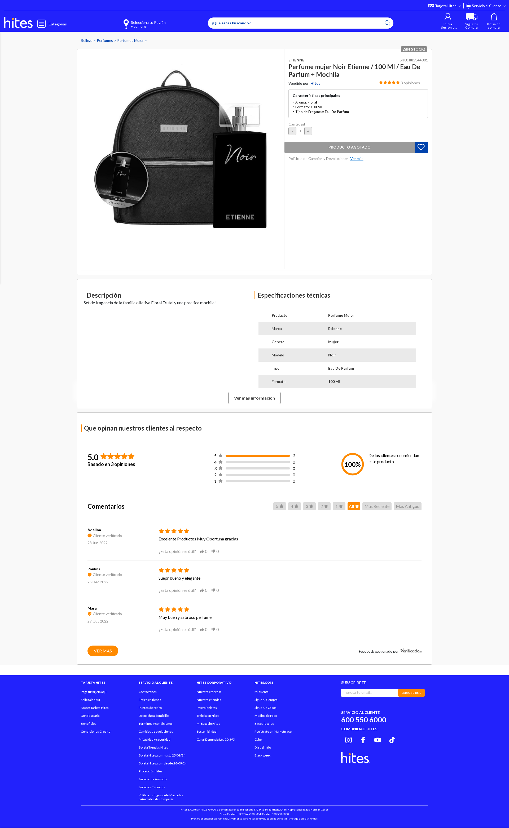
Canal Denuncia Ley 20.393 (216, 739)
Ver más (103, 650)
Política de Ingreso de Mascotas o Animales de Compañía (161, 797)
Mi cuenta (261, 692)
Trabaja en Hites (208, 716)
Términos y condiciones (156, 724)
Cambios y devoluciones (156, 731)
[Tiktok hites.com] (392, 739)
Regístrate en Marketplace (273, 731)
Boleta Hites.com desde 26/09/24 (163, 763)
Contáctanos (148, 692)
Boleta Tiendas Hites (153, 747)
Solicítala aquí (90, 700)
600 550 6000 (363, 719)
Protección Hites (151, 771)
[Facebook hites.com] (363, 739)
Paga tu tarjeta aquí (94, 692)
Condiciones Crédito (95, 731)
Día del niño (262, 747)
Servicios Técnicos (152, 787)
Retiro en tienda (150, 700)
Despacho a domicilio (154, 716)
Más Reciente (377, 506)
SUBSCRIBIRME (411, 692)
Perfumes (105, 40)
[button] (448, 21)
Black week (262, 755)
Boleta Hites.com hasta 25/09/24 (162, 755)
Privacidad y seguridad (154, 739)
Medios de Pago (265, 716)
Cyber (258, 739)
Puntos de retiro (150, 708)
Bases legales (264, 724)
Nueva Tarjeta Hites (95, 708)
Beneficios (88, 724)
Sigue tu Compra (266, 700)
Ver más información (254, 397)
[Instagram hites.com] (348, 739)
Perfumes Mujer (130, 40)
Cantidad (296, 124)
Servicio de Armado (152, 779)
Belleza (87, 40)
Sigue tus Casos (265, 708)
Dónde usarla (90, 716)
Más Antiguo (407, 506)
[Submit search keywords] (387, 22)
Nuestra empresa (209, 692)
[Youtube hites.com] (377, 739)
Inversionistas (207, 708)
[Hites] (18, 22)
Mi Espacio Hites (208, 724)
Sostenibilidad (207, 731)
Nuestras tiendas (209, 700)
